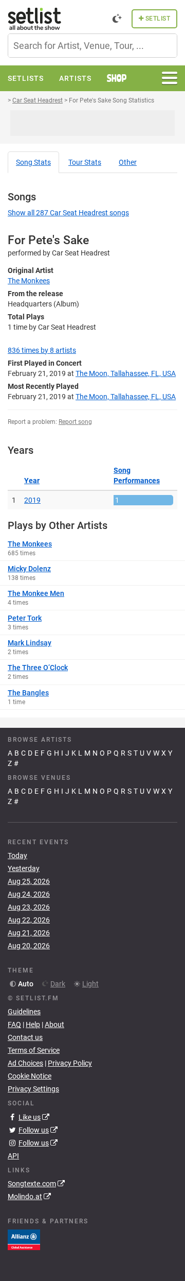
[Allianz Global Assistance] (24, 1239)
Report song (75, 421)
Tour (84, 162)
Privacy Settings (33, 1089)
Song (33, 162)
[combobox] (92, 45)
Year (32, 480)
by (42, 350)
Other (128, 162)
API (13, 1156)
